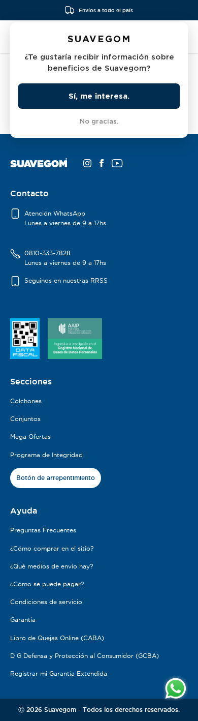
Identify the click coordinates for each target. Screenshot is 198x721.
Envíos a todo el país (106, 10)
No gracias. (99, 121)
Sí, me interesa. (99, 96)
